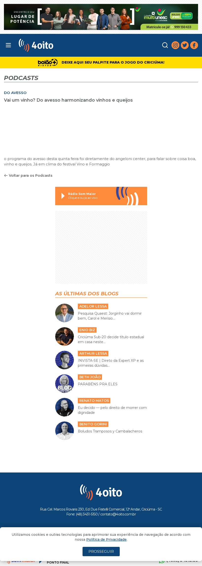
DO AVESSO (15, 92)
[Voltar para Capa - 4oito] (61, 45)
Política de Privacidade (106, 539)
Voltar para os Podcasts (30, 175)
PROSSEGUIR (101, 551)
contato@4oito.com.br (118, 514)
